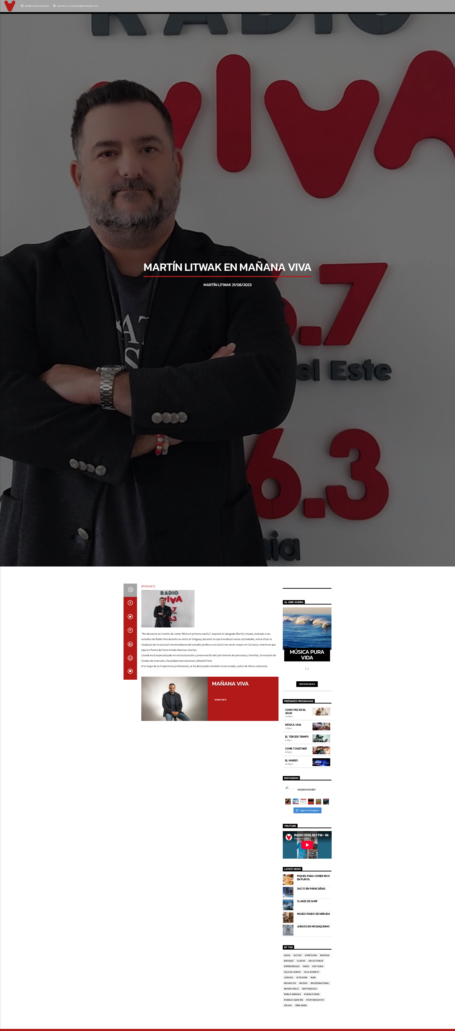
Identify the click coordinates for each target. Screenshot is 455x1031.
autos (298, 972)
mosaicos (290, 999)
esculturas (316, 977)
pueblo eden (311, 1010)
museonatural (320, 999)
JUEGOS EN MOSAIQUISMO (313, 943)
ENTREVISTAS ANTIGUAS (37, 6)
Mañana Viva (230, 700)
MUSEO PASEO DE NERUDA (313, 930)
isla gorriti (311, 988)
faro (306, 983)
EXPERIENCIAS (292, 983)
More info (220, 716)
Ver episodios (307, 700)
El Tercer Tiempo (297, 753)
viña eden (301, 1022)
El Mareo (291, 777)
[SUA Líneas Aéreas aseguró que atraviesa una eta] (296, 818)
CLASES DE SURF (307, 918)
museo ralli (291, 1005)
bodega (324, 972)
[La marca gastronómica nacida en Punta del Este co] (311, 818)
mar (313, 994)
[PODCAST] (148, 603)
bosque (289, 977)
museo (303, 999)
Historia (317, 983)
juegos (288, 994)
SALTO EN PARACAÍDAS (311, 905)
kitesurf (302, 994)
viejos (288, 1022)
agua (287, 972)
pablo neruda (292, 1010)
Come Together (296, 765)
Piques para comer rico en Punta (313, 894)
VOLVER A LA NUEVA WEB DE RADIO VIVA (77, 6)
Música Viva (293, 741)
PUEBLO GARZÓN (293, 1016)
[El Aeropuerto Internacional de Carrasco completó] (326, 818)
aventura (311, 972)
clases (301, 977)
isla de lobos (292, 988)
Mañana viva (227, 262)
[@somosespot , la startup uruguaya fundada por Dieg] (303, 818)
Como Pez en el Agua (295, 728)
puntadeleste (315, 1016)
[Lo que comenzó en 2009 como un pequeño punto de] (288, 818)
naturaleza (309, 1005)
